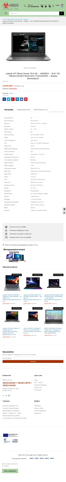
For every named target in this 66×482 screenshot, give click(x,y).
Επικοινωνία (37, 413)
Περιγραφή (8, 109)
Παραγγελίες (37, 405)
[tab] (9, 110)
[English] (62, 5)
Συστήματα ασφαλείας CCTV (10, 405)
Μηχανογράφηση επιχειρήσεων (11, 410)
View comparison (10, 471)
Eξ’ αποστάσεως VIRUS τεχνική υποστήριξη (15, 418)
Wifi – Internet (38, 382)
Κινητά (36, 380)
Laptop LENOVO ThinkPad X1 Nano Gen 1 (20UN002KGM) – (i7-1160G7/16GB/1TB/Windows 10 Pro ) (32, 331)
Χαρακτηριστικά (23, 109)
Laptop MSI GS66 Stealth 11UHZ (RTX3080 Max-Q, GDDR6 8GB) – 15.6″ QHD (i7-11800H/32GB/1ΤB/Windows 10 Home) (53, 298)
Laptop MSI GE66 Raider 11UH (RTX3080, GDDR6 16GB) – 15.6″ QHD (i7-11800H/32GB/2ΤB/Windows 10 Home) (32, 298)
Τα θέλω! (35, 245)
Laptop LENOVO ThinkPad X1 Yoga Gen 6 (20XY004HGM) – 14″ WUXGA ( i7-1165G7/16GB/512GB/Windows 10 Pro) (12, 298)
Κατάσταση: (6, 88)
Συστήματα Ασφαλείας (40, 385)
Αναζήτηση (61, 13)
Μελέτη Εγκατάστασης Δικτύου (11, 415)
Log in (57, 5)
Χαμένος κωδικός (39, 408)
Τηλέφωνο (30, 5)
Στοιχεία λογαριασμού (40, 410)
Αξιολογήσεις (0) (41, 109)
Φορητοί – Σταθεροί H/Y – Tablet (12, 413)
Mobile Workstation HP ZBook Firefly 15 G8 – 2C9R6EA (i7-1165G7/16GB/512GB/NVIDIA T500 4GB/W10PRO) (53, 331)
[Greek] (62, 6)
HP (7, 81)
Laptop (11, 93)
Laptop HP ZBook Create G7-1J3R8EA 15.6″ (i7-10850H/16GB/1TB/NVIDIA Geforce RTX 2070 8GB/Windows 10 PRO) (11, 331)
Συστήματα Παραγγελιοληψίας (11, 408)
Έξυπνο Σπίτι (38, 387)
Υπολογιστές (37, 390)
